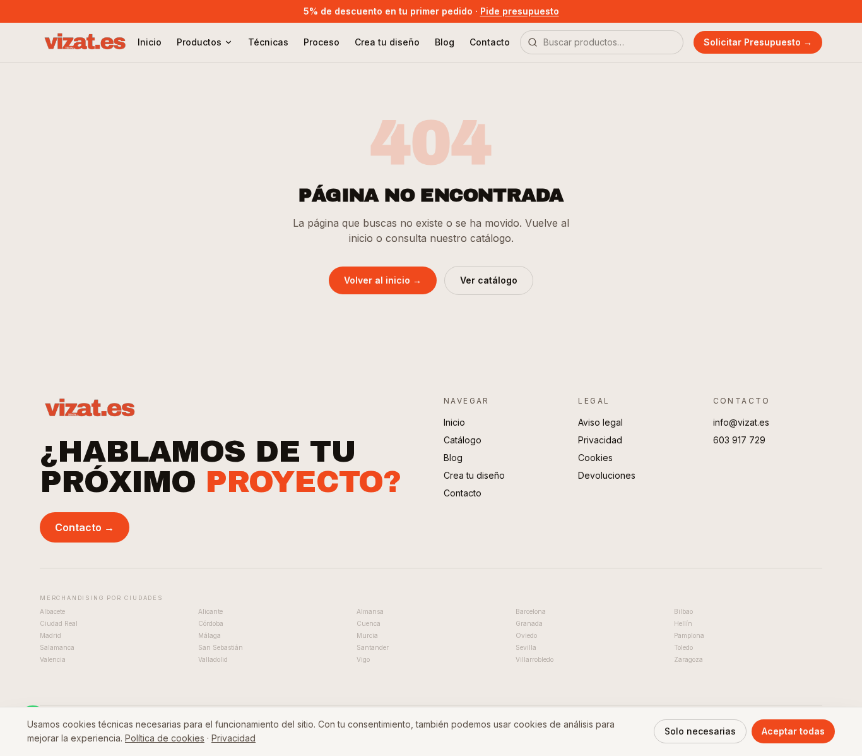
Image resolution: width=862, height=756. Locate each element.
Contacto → (84, 527)
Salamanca (57, 647)
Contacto (489, 42)
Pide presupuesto (519, 11)
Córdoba (210, 623)
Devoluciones (606, 475)
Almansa (370, 611)
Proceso (321, 42)
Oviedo (526, 635)
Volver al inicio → (383, 280)
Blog (444, 42)
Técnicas (268, 42)
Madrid (50, 635)
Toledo (683, 647)
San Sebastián (220, 647)
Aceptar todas (793, 731)
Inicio (150, 42)
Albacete (52, 611)
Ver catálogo (488, 280)
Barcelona (531, 611)
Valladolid (213, 659)
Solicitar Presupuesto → (758, 42)
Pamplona (689, 635)
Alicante (210, 611)
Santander (373, 647)
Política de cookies (164, 738)
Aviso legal (600, 422)
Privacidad (600, 440)
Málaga (209, 635)
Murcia (367, 635)
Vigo (363, 659)
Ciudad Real (59, 623)
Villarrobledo (534, 659)
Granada (529, 623)
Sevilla (526, 647)
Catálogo (462, 440)
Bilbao (683, 611)
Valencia (53, 659)
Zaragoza (688, 659)
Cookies (595, 457)
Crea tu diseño (387, 42)
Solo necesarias (700, 731)
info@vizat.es (741, 422)
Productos (199, 42)
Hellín (683, 623)
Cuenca (369, 623)
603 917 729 (739, 440)
